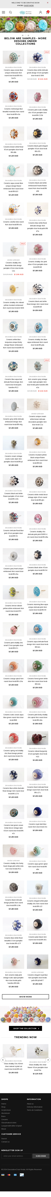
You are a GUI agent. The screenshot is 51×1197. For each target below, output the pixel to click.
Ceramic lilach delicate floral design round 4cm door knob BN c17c (37, 790)
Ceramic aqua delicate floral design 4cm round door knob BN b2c (37, 644)
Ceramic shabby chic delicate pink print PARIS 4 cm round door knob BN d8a (37, 534)
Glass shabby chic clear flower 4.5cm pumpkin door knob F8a (38, 1067)
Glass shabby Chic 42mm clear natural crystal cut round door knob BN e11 (13, 1066)
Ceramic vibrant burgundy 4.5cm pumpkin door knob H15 (37, 754)
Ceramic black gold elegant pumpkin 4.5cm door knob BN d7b (37, 148)
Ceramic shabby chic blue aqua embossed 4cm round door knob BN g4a (37, 342)
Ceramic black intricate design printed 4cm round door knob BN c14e (13, 902)
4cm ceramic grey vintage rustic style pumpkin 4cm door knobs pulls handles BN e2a (37, 383)
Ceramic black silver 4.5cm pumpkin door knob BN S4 (38, 569)
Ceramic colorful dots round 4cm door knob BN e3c (13, 223)
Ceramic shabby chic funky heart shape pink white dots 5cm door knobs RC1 (13, 866)
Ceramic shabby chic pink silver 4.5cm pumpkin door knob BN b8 (37, 264)
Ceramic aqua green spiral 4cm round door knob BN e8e (37, 866)
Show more (25, 997)
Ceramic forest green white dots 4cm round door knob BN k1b (38, 681)
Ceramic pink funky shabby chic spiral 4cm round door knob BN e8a (37, 717)
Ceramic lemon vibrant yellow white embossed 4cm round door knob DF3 (13, 608)
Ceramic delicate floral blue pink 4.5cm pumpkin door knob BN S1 (13, 533)
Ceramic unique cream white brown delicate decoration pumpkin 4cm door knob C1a (37, 420)
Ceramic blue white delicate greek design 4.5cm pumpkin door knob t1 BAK (37, 73)
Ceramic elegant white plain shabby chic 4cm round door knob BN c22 (37, 903)
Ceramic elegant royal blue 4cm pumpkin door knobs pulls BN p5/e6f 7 (38, 977)
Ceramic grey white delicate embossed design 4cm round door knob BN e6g (13, 421)
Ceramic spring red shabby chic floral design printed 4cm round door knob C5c (13, 753)
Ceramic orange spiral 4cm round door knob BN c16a (13, 680)
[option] (25, 24)
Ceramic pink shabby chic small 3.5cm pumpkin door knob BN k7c (13, 645)
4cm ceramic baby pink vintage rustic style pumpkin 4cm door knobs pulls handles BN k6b (13, 979)
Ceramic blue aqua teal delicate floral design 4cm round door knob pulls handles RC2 (13, 383)
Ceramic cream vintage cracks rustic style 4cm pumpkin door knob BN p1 (13, 459)
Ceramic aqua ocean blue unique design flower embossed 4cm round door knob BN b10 (13, 187)
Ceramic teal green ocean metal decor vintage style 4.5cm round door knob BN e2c (13, 829)
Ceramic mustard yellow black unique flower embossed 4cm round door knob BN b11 (38, 459)
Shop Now (29, 5)
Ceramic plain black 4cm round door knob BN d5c (37, 938)
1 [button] (22, 35)
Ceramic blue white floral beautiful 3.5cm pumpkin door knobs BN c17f (13, 940)
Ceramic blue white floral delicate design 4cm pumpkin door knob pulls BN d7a (37, 227)
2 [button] (25, 35)
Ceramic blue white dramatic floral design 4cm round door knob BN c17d (13, 791)
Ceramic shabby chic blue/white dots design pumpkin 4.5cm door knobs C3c (13, 267)
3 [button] (28, 35)
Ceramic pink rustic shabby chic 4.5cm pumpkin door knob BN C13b (37, 112)
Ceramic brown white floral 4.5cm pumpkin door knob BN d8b (13, 149)
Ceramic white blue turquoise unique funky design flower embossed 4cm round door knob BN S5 (13, 344)
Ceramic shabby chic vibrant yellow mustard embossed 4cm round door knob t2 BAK (13, 305)
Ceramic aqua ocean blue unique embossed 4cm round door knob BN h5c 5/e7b (13, 74)
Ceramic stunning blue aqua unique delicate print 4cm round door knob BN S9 (37, 607)
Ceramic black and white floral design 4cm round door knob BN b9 (37, 304)
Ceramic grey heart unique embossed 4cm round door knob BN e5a (13, 571)
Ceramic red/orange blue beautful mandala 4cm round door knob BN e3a (13, 111)
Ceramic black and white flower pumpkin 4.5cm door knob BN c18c (13, 496)
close (47, 2)
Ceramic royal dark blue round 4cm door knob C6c (37, 825)
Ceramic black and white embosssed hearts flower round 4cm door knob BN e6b (37, 187)
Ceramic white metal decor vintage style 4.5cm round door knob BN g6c (38, 497)
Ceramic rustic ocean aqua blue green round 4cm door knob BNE (13, 717)
